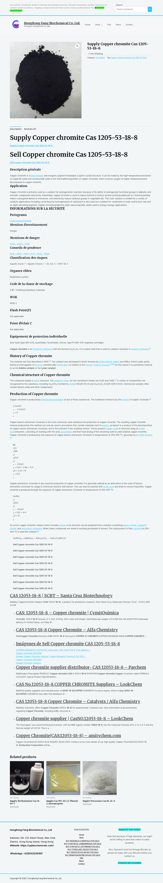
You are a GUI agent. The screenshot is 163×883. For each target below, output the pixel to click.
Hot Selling (100, 58)
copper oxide (112, 428)
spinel (36, 380)
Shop (97, 24)
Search (119, 5)
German (38, 365)
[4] (50, 361)
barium (105, 425)
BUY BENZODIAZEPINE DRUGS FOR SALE (82, 855)
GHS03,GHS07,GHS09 (20, 221)
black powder (36, 175)
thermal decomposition (52, 399)
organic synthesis (139, 349)
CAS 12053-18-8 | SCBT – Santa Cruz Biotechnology (61, 595)
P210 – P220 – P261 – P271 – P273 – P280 (30, 254)
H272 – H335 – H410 (20, 244)
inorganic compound (43, 349)
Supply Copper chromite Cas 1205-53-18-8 (129, 58)
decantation (66, 432)
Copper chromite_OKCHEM (28, 653)
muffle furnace (145, 435)
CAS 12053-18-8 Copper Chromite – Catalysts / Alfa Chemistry (78, 701)
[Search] (150, 9)
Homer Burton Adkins (109, 362)
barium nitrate (129, 525)
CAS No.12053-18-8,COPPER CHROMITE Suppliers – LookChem (79, 684)
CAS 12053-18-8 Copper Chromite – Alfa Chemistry (67, 629)
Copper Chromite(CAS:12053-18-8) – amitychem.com (68, 735)
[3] (150, 348)
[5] (111, 364)
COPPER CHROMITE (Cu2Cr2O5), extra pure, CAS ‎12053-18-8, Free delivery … (53, 650)
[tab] (15, 129)
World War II (63, 365)
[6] (113, 364)
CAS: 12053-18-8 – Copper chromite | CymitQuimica (67, 612)
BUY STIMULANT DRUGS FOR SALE (83, 849)
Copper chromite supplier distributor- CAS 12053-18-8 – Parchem (81, 667)
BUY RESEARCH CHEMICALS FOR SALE (82, 841)
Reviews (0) (30, 129)
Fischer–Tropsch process (98, 365)
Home (87, 24)
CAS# (73, 384)
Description (15, 129)
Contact (129, 24)
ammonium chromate (31, 528)
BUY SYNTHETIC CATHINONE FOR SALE (83, 846)
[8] (150, 399)
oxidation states (61, 380)
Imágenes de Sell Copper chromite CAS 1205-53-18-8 (68, 643)
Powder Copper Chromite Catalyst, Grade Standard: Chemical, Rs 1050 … (51, 656)
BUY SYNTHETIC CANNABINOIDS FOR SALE (82, 844)
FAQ (109, 24)
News (118, 24)
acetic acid (108, 486)
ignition (125, 399)
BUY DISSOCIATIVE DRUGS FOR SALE (83, 852)
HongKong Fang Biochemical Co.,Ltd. (52, 23)
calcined (137, 528)
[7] (115, 380)
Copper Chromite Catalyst (28, 663)
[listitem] (84, 650)
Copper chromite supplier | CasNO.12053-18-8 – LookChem (74, 718)
